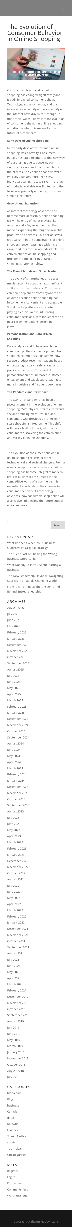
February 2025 (16, 706)
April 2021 (14, 978)
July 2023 (13, 817)
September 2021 (18, 947)
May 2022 (13, 898)
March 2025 (15, 700)
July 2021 (13, 959)
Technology (14, 1148)
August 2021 (15, 953)
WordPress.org (17, 1196)
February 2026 (16, 632)
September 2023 (18, 805)
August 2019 (15, 1021)
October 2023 (16, 799)
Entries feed (15, 1183)
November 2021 (17, 935)
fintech (11, 1118)
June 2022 (13, 891)
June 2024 (13, 750)
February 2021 (16, 990)
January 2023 (16, 855)
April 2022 (14, 904)
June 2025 (13, 682)
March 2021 (15, 984)
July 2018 (13, 1077)
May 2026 (13, 626)
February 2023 (16, 848)
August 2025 (15, 669)
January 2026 (16, 638)
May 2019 (13, 1040)
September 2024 (18, 737)
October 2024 (16, 731)
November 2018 (17, 1058)
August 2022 (15, 879)
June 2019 (13, 1034)
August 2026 (15, 608)
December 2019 (17, 996)
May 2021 (13, 972)
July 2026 (13, 614)
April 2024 (14, 762)
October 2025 (16, 657)
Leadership (14, 1130)
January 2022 (16, 922)
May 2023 (13, 830)
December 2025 (17, 645)
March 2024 (15, 768)
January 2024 (16, 780)
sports (11, 1142)
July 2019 (13, 1027)
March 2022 (15, 910)
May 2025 (13, 688)
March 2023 (15, 842)
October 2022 (16, 873)
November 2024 (17, 725)
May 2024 (13, 756)
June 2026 (13, 620)
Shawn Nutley (16, 1136)
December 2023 (17, 787)
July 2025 (13, 676)
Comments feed (17, 1189)
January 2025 (16, 712)
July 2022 (13, 885)
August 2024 (15, 743)
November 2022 (17, 867)
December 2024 (17, 719)
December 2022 (17, 861)
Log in (11, 1177)
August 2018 (15, 1071)
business (13, 1105)
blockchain (14, 1093)
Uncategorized (17, 1155)
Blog (10, 1099)
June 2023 (13, 824)
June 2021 (13, 966)
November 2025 (17, 651)
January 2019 (16, 1052)
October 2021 (16, 941)
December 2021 (17, 929)
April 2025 (14, 694)
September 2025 (18, 663)
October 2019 (16, 1009)
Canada (12, 1111)
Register (12, 1171)
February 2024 (16, 774)
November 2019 (17, 1003)
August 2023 (15, 811)
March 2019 (15, 1046)
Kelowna (13, 1124)
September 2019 (18, 1015)
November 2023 (17, 793)
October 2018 (16, 1064)
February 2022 (16, 916)
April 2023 (14, 836)
